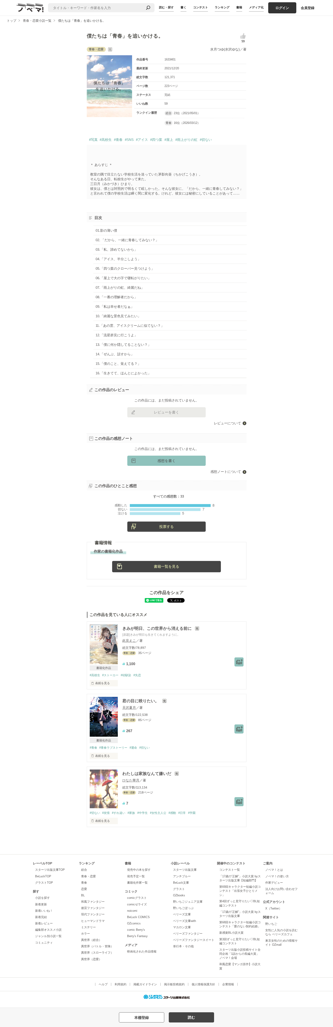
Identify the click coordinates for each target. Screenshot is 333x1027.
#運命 (133, 747)
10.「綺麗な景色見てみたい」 (118, 316)
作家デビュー (274, 882)
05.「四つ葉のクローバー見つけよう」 (125, 268)
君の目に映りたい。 (141, 701)
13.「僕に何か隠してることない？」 (123, 344)
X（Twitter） (273, 908)
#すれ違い (118, 813)
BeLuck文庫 (181, 882)
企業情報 (228, 984)
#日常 (182, 813)
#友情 (106, 813)
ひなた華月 (130, 780)
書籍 (239, 7)
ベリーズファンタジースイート (193, 940)
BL (83, 895)
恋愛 (84, 889)
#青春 (118, 140)
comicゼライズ (137, 904)
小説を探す (42, 898)
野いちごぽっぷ (183, 908)
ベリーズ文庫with (184, 921)
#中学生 (142, 813)
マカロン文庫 (182, 927)
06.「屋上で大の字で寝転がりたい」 (123, 278)
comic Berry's (136, 929)
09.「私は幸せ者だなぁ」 (115, 306)
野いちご (271, 924)
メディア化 (256, 7)
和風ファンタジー (93, 901)
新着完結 (41, 917)
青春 (84, 882)
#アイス (142, 140)
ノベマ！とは (274, 869)
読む (191, 1017)
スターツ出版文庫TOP (50, 869)
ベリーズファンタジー (188, 933)
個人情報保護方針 (203, 984)
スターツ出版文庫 (185, 869)
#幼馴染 (126, 675)
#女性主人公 (158, 813)
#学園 (191, 813)
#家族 (131, 813)
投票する (166, 527)
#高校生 (106, 140)
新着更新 (41, 904)
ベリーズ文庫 (182, 914)
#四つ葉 (156, 140)
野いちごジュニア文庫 (188, 901)
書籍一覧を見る (166, 566)
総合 (84, 869)
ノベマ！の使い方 (277, 876)
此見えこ (129, 640)
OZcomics (134, 923)
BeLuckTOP (43, 876)
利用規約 (120, 984)
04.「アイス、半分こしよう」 (118, 259)
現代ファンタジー (93, 914)
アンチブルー (182, 876)
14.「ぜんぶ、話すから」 (115, 354)
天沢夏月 (129, 708)
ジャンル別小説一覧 (48, 936)
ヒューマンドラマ (93, 921)
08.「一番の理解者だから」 (117, 297)
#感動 (172, 813)
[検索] (148, 7)
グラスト (179, 889)
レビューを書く (166, 412)
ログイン (282, 8)
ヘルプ (103, 984)
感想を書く (166, 461)
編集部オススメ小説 (48, 929)
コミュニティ (44, 942)
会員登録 (307, 8)
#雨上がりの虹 (186, 140)
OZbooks (179, 895)
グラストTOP (44, 882)
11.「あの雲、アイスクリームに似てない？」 (130, 325)
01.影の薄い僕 (106, 230)
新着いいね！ (44, 910)
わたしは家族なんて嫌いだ (147, 773)
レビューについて (227, 423)
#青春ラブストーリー (113, 747)
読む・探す (166, 7)
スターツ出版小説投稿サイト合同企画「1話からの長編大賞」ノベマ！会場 (240, 954)
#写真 (93, 140)
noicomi (132, 910)
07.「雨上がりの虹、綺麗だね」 (120, 287)
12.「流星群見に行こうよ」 (117, 335)
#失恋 (137, 675)
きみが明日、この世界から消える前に (157, 628)
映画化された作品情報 (142, 951)
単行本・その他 (183, 946)
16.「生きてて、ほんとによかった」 (123, 373)
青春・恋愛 (88, 876)
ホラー (85, 933)
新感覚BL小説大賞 (231, 932)
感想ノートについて (225, 472)
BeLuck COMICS (138, 917)
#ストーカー (110, 675)
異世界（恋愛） (91, 959)
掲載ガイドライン (145, 984)
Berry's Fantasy (137, 936)
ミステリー (88, 927)
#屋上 (168, 140)
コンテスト (200, 7)
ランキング (222, 7)
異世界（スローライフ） (97, 952)
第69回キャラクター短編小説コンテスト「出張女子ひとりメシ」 (240, 891)
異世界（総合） (91, 940)
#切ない (206, 140)
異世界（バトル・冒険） (97, 946)
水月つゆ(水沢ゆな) (225, 49)
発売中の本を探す (139, 869)
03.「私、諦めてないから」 (117, 249)
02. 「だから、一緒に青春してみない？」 (127, 240)
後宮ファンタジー (93, 908)
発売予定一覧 (136, 876)
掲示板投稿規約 (174, 984)
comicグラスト (137, 898)
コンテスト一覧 (229, 869)
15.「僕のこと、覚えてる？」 (118, 364)
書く (183, 7)
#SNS (129, 140)
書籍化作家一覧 (137, 882)
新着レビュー (44, 923)
